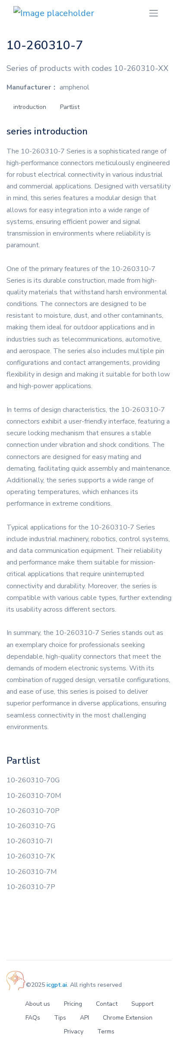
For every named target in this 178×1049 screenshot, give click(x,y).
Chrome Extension (128, 1018)
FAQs (32, 1018)
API (84, 1018)
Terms (105, 1031)
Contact (107, 1004)
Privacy (73, 1031)
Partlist (69, 107)
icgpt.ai (57, 985)
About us (37, 1004)
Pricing (73, 1004)
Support (142, 1004)
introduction (29, 107)
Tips (60, 1018)
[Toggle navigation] (154, 13)
